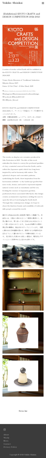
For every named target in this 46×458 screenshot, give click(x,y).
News (6, 441)
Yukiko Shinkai (12, 3)
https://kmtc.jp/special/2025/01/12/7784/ (20, 91)
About (6, 435)
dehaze (42, 3)
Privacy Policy (11, 447)
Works (6, 438)
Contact (7, 444)
